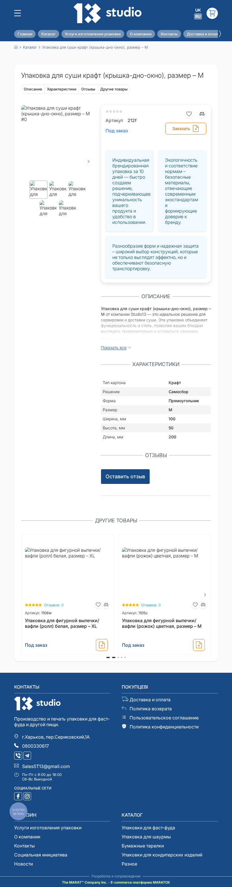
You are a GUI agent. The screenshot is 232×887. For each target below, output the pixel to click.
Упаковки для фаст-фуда (148, 827)
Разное (129, 864)
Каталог (48, 34)
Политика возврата (151, 708)
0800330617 (35, 746)
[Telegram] (27, 756)
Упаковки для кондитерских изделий (162, 855)
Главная (25, 34)
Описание (33, 89)
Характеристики (61, 89)
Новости (23, 864)
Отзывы (88, 89)
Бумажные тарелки (143, 846)
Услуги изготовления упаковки (93, 34)
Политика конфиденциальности (164, 727)
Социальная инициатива (40, 855)
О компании (141, 34)
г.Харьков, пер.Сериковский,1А (56, 737)
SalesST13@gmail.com (46, 766)
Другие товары (114, 89)
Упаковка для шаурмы (146, 837)
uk (198, 10)
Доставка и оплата (203, 34)
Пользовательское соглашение (164, 718)
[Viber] (18, 756)
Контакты (169, 34)
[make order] (102, 645)
